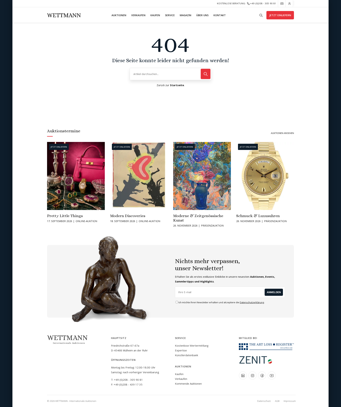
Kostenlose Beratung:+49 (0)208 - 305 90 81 (246, 3)
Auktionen (119, 15)
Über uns (202, 15)
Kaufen (155, 15)
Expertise (181, 350)
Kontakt (219, 15)
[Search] (205, 74)
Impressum (290, 401)
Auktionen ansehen (282, 133)
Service (170, 15)
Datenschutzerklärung (252, 302)
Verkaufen (138, 15)
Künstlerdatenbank (186, 355)
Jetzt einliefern (280, 15)
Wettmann (64, 15)
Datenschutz (264, 401)
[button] (49, 175)
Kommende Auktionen (188, 383)
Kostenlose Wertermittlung (192, 345)
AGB (277, 401)
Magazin (185, 15)
